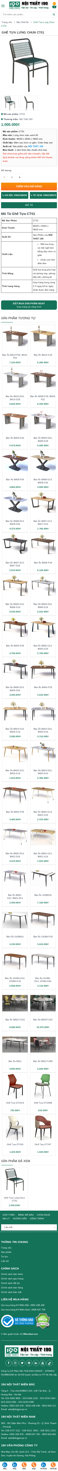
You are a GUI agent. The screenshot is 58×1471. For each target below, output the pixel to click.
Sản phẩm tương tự (18, 318)
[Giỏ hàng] (54, 7)
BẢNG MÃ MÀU (26, 1215)
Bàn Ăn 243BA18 (43, 895)
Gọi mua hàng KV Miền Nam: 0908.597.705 (23, 1309)
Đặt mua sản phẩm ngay (29, 305)
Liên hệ (5, 1261)
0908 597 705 (33, 1434)
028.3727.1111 (12, 1430)
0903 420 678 (16, 1405)
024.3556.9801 (13, 1398)
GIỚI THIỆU (9, 1215)
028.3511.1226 (48, 1430)
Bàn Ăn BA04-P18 (43, 687)
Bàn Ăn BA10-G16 (43, 355)
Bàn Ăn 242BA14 (15, 936)
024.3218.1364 (47, 1398)
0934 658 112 (49, 1405)
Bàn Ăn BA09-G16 (15, 438)
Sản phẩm (6, 1252)
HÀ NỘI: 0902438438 (15, 195)
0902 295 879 (16, 1434)
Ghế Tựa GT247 (43, 1144)
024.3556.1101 (30, 1398)
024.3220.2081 (8, 1402)
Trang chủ (6, 1247)
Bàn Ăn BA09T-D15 (43, 1019)
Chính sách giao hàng (12, 1278)
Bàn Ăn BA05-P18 (15, 645)
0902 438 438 (33, 1405)
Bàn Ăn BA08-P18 (15, 479)
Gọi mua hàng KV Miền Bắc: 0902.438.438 (23, 1305)
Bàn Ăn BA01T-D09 (43, 1061)
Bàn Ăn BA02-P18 (15, 812)
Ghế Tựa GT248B (43, 1103)
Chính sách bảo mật (11, 1292)
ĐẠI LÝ (6, 1218)
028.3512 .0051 (30, 1430)
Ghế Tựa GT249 (15, 1144)
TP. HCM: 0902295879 (44, 195)
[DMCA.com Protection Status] (42, 1322)
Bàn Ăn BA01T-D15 (15, 1019)
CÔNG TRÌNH (37, 1218)
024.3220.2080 (26, 1402)
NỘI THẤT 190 (35, 146)
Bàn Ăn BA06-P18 (43, 562)
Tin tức (4, 1256)
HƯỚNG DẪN (20, 1218)
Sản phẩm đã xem (15, 1161)
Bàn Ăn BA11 (15, 1061)
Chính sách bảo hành (12, 1274)
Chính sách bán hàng (12, 1287)
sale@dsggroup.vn (17, 1409)
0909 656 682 (49, 1434)
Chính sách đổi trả (10, 1283)
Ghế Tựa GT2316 (15, 1103)
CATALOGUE (43, 1215)
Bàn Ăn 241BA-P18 (43, 936)
